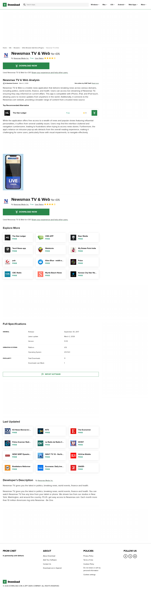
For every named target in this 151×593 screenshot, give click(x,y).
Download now (28, 65)
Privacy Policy (88, 556)
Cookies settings (89, 575)
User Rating (39, 58)
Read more (95, 83)
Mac (104, 5)
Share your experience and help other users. (50, 72)
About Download (49, 556)
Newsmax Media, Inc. (45, 481)
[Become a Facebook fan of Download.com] (125, 556)
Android (121, 5)
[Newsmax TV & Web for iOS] (6, 55)
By (20, 58)
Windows (94, 5)
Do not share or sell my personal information (92, 569)
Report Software (53, 374)
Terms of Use (88, 560)
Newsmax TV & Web (35, 53)
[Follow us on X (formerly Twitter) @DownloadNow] (130, 556)
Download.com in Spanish (52, 568)
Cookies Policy (88, 564)
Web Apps (132, 5)
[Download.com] (11, 5)
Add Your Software (50, 560)
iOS (111, 5)
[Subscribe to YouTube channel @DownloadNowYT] (135, 556)
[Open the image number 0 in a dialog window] (13, 172)
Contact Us (47, 564)
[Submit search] (24, 5)
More (143, 5)
